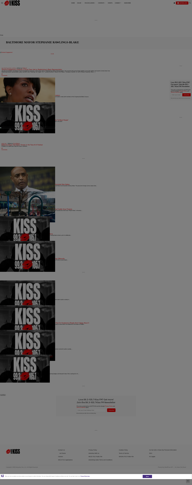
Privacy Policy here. (85, 476)
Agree (147, 476)
